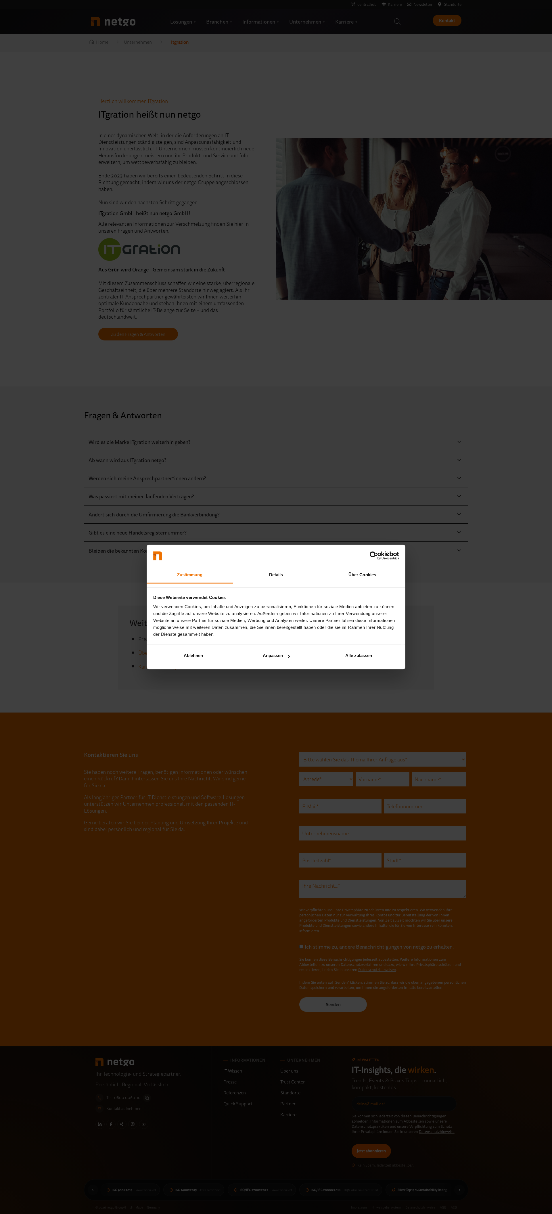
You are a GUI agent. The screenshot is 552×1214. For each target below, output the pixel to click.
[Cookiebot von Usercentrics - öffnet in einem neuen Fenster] (374, 556)
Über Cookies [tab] (362, 574)
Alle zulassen (358, 655)
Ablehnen (193, 655)
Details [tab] (276, 574)
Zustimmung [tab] (190, 574)
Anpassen (273, 655)
